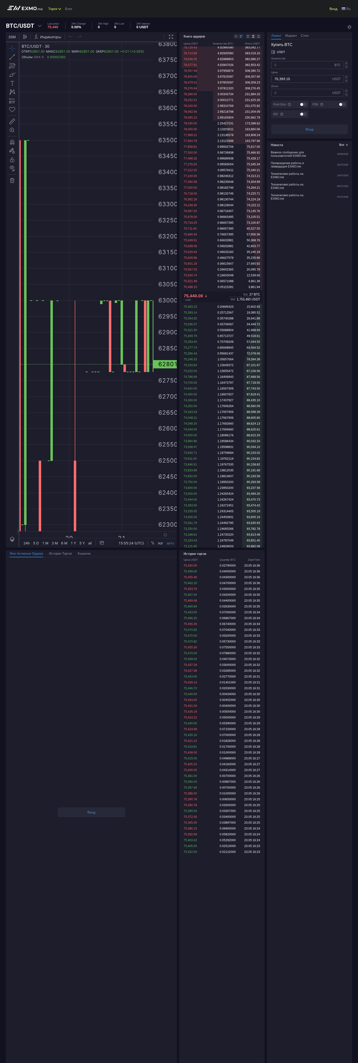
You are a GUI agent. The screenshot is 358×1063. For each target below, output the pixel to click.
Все (341, 145)
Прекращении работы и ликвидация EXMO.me (287, 164)
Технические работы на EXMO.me (287, 175)
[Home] (26, 9)
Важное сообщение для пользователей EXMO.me (288, 154)
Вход (333, 9)
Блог (68, 9)
